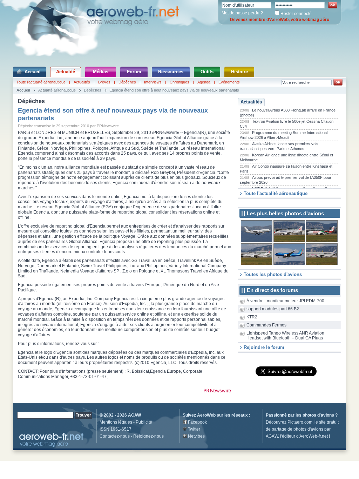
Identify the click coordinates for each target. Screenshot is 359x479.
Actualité (65, 71)
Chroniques (179, 82)
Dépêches (127, 82)
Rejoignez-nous (148, 436)
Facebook (197, 422)
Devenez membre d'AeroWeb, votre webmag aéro (279, 19)
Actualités (82, 82)
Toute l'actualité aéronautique (41, 82)
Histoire (239, 71)
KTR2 (251, 317)
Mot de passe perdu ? (242, 13)
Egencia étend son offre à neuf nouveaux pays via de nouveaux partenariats (174, 90)
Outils (207, 71)
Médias (100, 71)
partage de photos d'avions (297, 429)
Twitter (194, 429)
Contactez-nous (115, 436)
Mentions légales (116, 422)
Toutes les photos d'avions (273, 274)
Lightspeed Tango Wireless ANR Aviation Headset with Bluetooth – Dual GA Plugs (285, 336)
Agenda (203, 82)
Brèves (104, 82)
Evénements (229, 82)
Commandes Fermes (266, 325)
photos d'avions (318, 415)
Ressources (170, 71)
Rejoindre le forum (264, 347)
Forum (134, 71)
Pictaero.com (299, 422)
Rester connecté (296, 13)
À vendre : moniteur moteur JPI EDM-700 (285, 300)
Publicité (144, 422)
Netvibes (196, 436)
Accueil (33, 71)
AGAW (134, 415)
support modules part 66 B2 (272, 308)
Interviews (153, 82)
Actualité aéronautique (57, 90)
